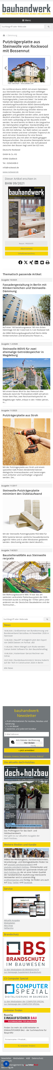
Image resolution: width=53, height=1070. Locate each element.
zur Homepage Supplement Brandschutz (22, 972)
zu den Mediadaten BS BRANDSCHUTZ (21, 969)
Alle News (8, 668)
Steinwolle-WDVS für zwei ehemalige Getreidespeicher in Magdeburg (23, 352)
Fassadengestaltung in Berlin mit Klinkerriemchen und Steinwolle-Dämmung (24, 288)
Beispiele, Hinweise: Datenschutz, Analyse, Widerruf (23, 756)
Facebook (28, 882)
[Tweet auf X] (26, 263)
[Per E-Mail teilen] (42, 262)
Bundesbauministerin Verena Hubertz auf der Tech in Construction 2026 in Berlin (26, 661)
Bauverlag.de (7, 1067)
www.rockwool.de (10, 172)
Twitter (16, 882)
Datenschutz (37, 1058)
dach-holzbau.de (11, 872)
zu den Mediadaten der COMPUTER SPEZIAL (24, 1001)
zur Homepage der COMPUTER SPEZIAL (22, 1004)
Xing (10, 882)
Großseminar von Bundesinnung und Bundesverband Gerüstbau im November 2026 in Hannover (26, 633)
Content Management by (12, 1065)
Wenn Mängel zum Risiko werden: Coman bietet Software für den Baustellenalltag (25, 647)
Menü (28, 20)
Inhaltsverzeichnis (26, 253)
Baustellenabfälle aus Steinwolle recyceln (24, 556)
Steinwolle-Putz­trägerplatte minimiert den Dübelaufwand (22, 492)
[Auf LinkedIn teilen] (36, 263)
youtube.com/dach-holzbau (16, 867)
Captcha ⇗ (37, 746)
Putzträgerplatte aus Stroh (20, 415)
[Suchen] (48, 26)
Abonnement (26, 248)
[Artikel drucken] (47, 262)
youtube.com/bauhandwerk (20, 864)
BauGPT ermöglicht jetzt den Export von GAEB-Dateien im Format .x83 (25, 641)
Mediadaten (9, 923)
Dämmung (12, 35)
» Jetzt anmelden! (26, 750)
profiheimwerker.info (13, 880)
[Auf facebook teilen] (20, 263)
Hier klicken (29, 743)
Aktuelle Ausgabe (12, 920)
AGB (28, 1058)
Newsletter (6, 1058)
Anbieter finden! (27, 1045)
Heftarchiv (8, 928)
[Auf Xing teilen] (31, 263)
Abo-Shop (8, 925)
